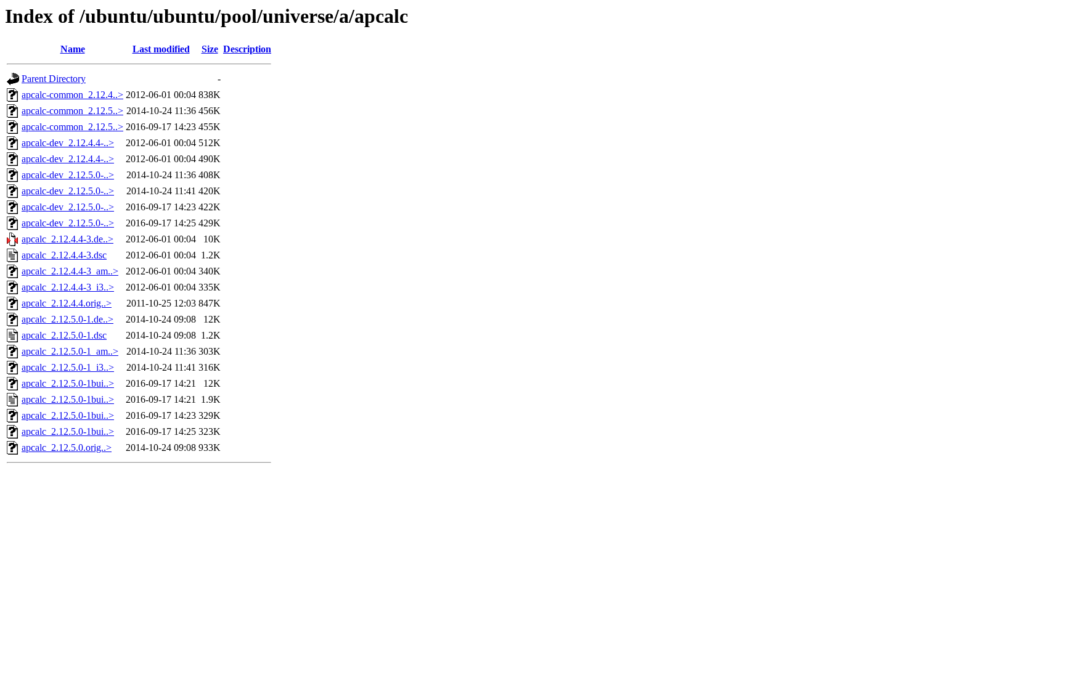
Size (210, 49)
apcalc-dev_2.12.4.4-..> (68, 143)
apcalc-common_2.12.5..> (72, 110)
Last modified (161, 49)
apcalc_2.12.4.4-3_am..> (70, 271)
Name (72, 49)
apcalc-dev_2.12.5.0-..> (68, 175)
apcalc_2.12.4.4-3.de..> (67, 239)
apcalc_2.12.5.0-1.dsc (64, 335)
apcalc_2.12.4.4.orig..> (67, 303)
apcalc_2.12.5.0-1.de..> (67, 319)
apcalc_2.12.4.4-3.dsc (64, 255)
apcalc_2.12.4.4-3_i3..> (68, 287)
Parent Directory (54, 78)
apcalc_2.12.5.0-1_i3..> (68, 367)
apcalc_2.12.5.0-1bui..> (68, 383)
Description (247, 49)
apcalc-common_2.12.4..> (72, 94)
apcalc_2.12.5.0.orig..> (67, 447)
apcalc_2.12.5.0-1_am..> (70, 351)
